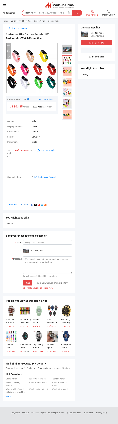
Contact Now (98, 42)
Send (27, 282)
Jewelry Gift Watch (37, 378)
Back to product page (18, 28)
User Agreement (75, 412)
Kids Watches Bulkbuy (16, 392)
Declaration (88, 412)
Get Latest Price (46, 99)
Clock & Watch (39, 21)
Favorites (13, 204)
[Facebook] (32, 205)
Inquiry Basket (98, 56)
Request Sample (47, 150)
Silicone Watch (54, 21)
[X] (35, 205)
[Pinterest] (39, 205)
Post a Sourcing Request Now (38, 287)
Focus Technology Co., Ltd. (40, 412)
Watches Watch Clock (38, 389)
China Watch (11, 378)
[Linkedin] (42, 205)
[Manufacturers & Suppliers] (59, 5)
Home (5, 21)
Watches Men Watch (15, 389)
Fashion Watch (58, 378)
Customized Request (47, 177)
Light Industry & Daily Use (21, 21)
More (8, 396)
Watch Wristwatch (60, 389)
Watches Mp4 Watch (38, 382)
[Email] (45, 205)
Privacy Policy (101, 412)
